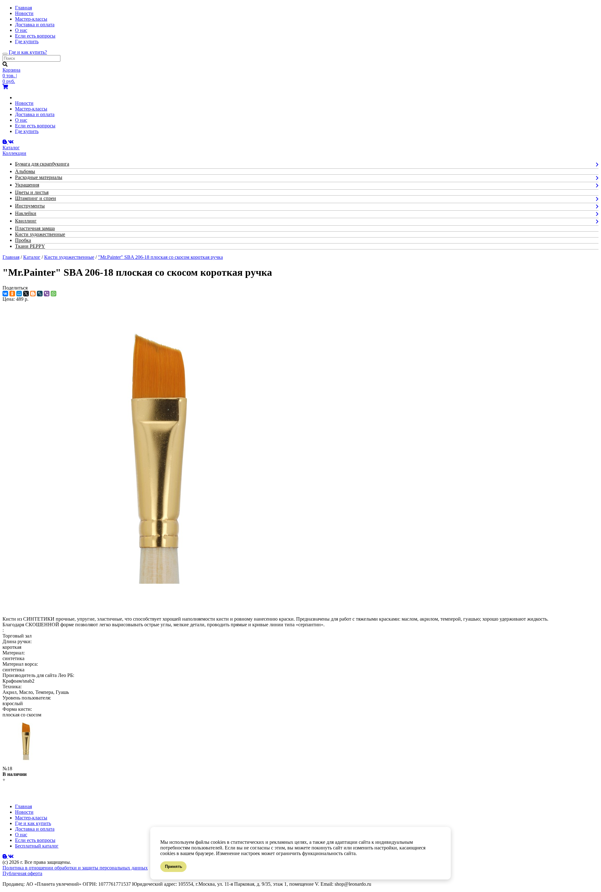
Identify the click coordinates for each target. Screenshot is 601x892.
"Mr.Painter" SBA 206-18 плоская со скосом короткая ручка (160, 257)
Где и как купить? (28, 52)
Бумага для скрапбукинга (42, 164)
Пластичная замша (35, 228)
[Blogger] (33, 293)
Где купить (27, 41)
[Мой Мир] (19, 293)
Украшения (27, 184)
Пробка (23, 240)
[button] (4, 779)
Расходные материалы (38, 177)
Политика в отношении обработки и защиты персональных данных (75, 867)
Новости (24, 13)
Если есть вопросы (35, 35)
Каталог (31, 257)
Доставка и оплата (34, 24)
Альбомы (25, 171)
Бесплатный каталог (37, 845)
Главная (23, 7)
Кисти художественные (40, 234)
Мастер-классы (31, 19)
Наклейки (25, 213)
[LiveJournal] (40, 293)
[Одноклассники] (12, 293)
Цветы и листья (32, 192)
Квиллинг (26, 220)
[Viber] (46, 293)
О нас (21, 30)
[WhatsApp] (53, 293)
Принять (173, 866)
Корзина (11, 70)
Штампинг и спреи (35, 198)
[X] (26, 293)
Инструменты (30, 205)
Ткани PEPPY (30, 246)
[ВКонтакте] (5, 293)
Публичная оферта (22, 873)
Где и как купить (33, 823)
